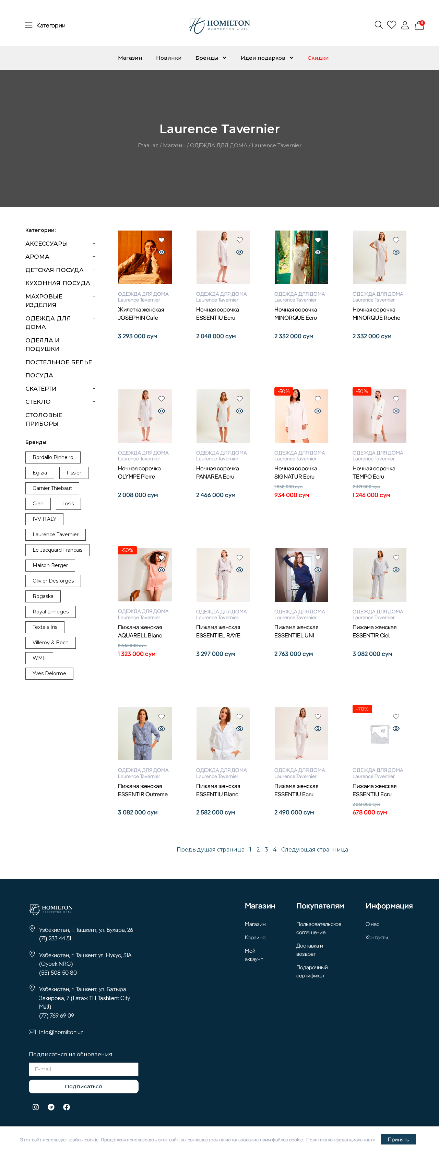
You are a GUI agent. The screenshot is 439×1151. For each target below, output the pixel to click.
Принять (398, 1139)
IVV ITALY (44, 519)
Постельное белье (58, 362)
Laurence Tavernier (56, 534)
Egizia (40, 473)
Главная (148, 145)
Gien (38, 504)
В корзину (145, 348)
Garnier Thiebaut (52, 488)
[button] (378, 25)
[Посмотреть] (161, 252)
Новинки (169, 58)
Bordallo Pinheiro (53, 457)
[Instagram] (36, 1107)
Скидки (318, 58)
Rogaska (43, 596)
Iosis (68, 504)
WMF (39, 658)
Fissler (74, 473)
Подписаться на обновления (70, 1055)
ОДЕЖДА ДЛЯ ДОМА (218, 145)
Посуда (39, 375)
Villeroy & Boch (51, 642)
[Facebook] (66, 1107)
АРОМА (37, 256)
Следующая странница (314, 849)
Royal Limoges (51, 612)
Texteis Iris (45, 627)
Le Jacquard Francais (57, 550)
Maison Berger (50, 565)
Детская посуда (54, 270)
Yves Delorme (49, 673)
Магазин (130, 58)
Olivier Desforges (53, 581)
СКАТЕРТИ (41, 388)
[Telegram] (51, 1107)
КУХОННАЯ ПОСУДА (57, 283)
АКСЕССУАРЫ (46, 243)
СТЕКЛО (38, 401)
